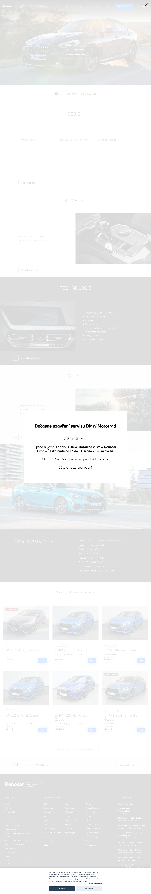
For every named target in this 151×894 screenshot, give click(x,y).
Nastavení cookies (95, 883)
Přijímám (62, 888)
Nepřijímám (89, 888)
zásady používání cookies (88, 877)
